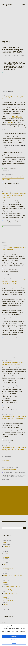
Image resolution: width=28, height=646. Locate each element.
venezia (10, 478)
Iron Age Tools (7, 608)
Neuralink (6, 604)
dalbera (4, 420)
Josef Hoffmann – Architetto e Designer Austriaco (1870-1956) (12, 49)
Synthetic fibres (7, 560)
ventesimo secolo (15, 478)
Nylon (5, 564)
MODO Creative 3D (8, 568)
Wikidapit (4, 451)
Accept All (14, 636)
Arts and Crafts (15, 473)
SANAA (5, 542)
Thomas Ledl (14, 283)
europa (8, 475)
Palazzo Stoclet (14, 476)
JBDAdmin (6, 472)
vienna (21, 478)
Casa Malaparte (7, 550)
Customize (14, 639)
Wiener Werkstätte (17, 117)
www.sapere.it (5, 460)
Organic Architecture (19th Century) (12, 575)
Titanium (5, 579)
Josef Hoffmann (20, 475)
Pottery (5, 597)
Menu (23, 4)
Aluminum (6, 571)
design (20, 473)
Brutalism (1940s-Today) (10, 593)
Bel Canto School (7, 546)
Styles (3, 622)
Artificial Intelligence (8, 590)
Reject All (14, 643)
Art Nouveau (9, 473)
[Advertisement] (14, 24)
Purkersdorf (20, 476)
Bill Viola (5, 553)
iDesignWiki (7, 5)
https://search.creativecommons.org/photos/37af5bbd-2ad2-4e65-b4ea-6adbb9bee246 (13, 281)
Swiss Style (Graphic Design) (10, 600)
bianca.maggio (6, 197)
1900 (19, 472)
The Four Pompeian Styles (10, 539)
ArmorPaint (6, 557)
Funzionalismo (13, 475)
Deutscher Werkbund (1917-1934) (12, 586)
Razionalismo (5, 478)
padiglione (8, 476)
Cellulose (5, 582)
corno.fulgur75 (6, 179)
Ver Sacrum (11, 122)
